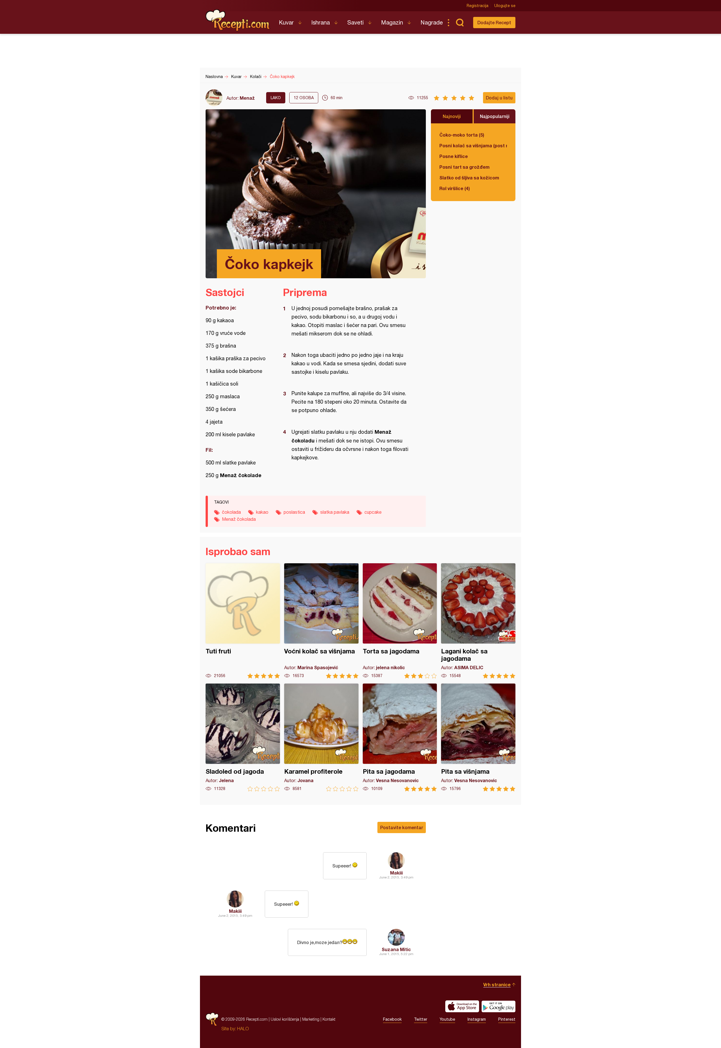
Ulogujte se (504, 5)
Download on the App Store (462, 1006)
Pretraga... (460, 22)
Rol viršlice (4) (454, 188)
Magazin (392, 22)
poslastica (294, 512)
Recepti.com (238, 20)
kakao (262, 512)
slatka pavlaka (334, 512)
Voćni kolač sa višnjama (321, 620)
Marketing (310, 1019)
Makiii (396, 872)
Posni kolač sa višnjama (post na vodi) (473, 145)
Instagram (477, 1019)
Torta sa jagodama (400, 620)
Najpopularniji (494, 116)
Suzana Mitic (396, 949)
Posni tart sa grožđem (464, 167)
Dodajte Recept (494, 22)
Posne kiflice (453, 156)
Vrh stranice (497, 984)
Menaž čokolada (239, 519)
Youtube (447, 1019)
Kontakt (328, 1019)
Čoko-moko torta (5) (461, 134)
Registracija (477, 5)
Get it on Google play (498, 1006)
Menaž (247, 98)
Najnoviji (452, 116)
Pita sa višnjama (478, 737)
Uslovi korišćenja (285, 1019)
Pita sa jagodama (400, 737)
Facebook (392, 1019)
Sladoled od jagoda (243, 737)
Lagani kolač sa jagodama (478, 620)
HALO (243, 1028)
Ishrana (320, 22)
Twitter (420, 1019)
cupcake (373, 512)
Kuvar (286, 22)
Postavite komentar (401, 827)
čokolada (231, 512)
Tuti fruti (243, 620)
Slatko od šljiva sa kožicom (469, 177)
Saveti (355, 22)
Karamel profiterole (321, 737)
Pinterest (506, 1019)
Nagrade (431, 22)
